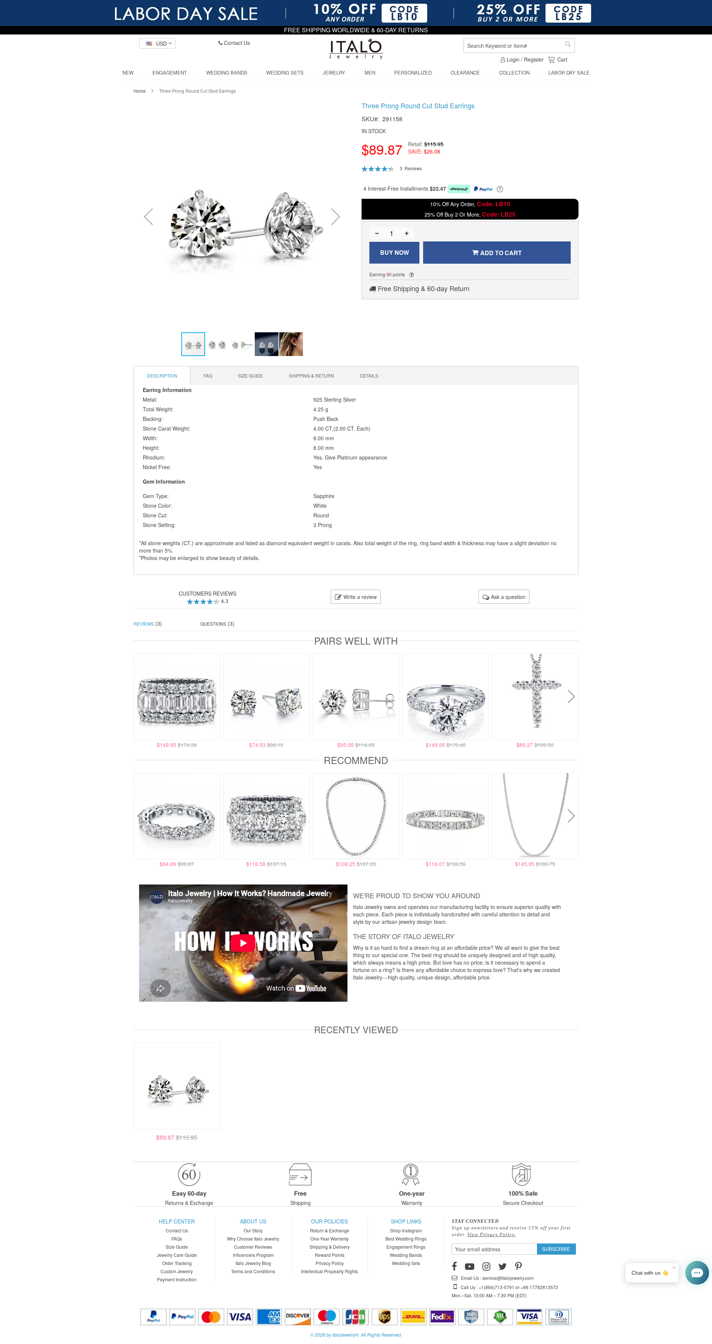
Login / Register (524, 59)
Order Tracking (177, 1263)
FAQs (176, 1238)
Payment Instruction (177, 1279)
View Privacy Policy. (491, 1234)
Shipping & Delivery (330, 1246)
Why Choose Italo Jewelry (253, 1238)
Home (140, 91)
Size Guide (177, 1246)
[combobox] (519, 45)
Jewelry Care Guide (177, 1255)
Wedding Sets (406, 1263)
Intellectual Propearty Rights (329, 1271)
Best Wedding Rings (405, 1238)
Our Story (253, 1230)
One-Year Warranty (329, 1238)
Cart (562, 59)
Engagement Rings (405, 1246)
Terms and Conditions (253, 1271)
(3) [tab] (148, 623)
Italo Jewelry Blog (253, 1263)
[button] (157, 43)
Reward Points (330, 1255)
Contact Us (236, 42)
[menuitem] (128, 73)
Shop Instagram (406, 1230)
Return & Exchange (329, 1230)
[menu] (356, 73)
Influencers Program (253, 1255)
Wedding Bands (406, 1255)
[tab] (162, 375)
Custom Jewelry (177, 1271)
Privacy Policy (330, 1263)
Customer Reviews (253, 1246)
